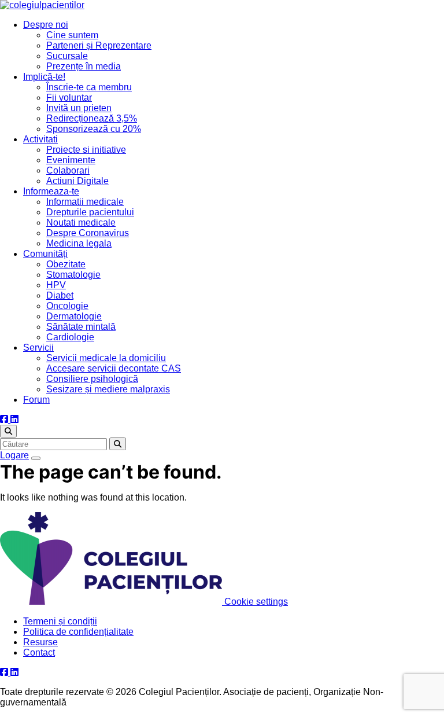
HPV (56, 285)
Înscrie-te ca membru (89, 87)
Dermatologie (74, 316)
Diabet (59, 295)
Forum (36, 400)
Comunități (45, 254)
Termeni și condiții (60, 621)
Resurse (40, 642)
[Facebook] (5, 419)
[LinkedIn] (14, 419)
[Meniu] (35, 458)
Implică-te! (44, 77)
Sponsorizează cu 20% (93, 129)
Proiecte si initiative (86, 150)
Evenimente (70, 160)
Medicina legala (79, 243)
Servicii (38, 347)
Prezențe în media (83, 66)
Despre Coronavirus (87, 233)
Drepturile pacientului (90, 212)
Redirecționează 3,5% (91, 118)
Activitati (40, 139)
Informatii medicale (85, 202)
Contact (39, 652)
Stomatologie (73, 275)
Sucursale (67, 56)
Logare (14, 455)
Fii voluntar (69, 97)
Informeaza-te (51, 191)
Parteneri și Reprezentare (98, 45)
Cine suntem (72, 35)
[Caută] (8, 431)
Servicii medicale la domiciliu (106, 358)
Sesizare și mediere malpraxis (108, 389)
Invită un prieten (79, 108)
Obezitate (66, 264)
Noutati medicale (81, 222)
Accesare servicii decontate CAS (113, 368)
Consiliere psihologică (92, 379)
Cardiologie (70, 337)
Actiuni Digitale (77, 181)
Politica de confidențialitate (78, 632)
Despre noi (45, 25)
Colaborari (68, 170)
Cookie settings (256, 601)
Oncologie (67, 306)
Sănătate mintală (81, 327)
